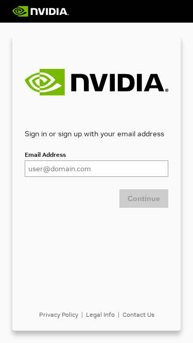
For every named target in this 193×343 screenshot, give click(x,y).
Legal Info (100, 314)
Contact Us (138, 314)
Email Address (45, 154)
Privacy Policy (58, 314)
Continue (144, 198)
